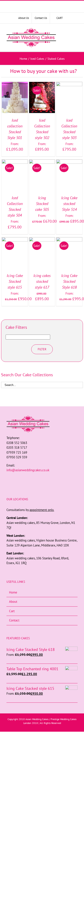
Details (14, 102)
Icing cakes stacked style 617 (42, 281)
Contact (14, 620)
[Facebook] (36, 478)
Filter (42, 349)
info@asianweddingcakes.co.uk (27, 470)
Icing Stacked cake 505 (42, 203)
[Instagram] (42, 478)
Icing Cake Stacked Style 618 (69, 281)
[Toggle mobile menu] (75, 38)
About (13, 602)
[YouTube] (48, 478)
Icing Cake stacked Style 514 (69, 203)
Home (13, 592)
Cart (12, 611)
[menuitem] (24, 18)
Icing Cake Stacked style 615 (15, 281)
